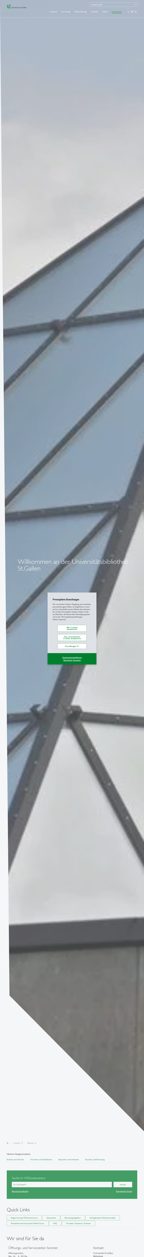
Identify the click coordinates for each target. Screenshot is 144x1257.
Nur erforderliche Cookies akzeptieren (72, 637)
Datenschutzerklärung (72, 657)
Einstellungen (71, 646)
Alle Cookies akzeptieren (72, 628)
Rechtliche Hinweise (72, 660)
